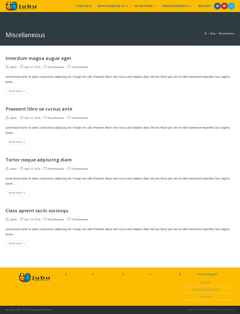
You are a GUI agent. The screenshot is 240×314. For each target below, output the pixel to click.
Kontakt (205, 282)
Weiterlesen (18, 90)
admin (13, 67)
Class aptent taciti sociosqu (37, 210)
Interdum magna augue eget (38, 58)
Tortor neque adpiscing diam (39, 160)
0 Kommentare (80, 67)
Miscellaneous (226, 33)
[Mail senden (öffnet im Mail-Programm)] (231, 6)
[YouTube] (224, 6)
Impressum (206, 296)
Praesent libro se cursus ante (39, 109)
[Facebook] (217, 6)
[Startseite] (205, 33)
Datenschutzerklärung (205, 289)
